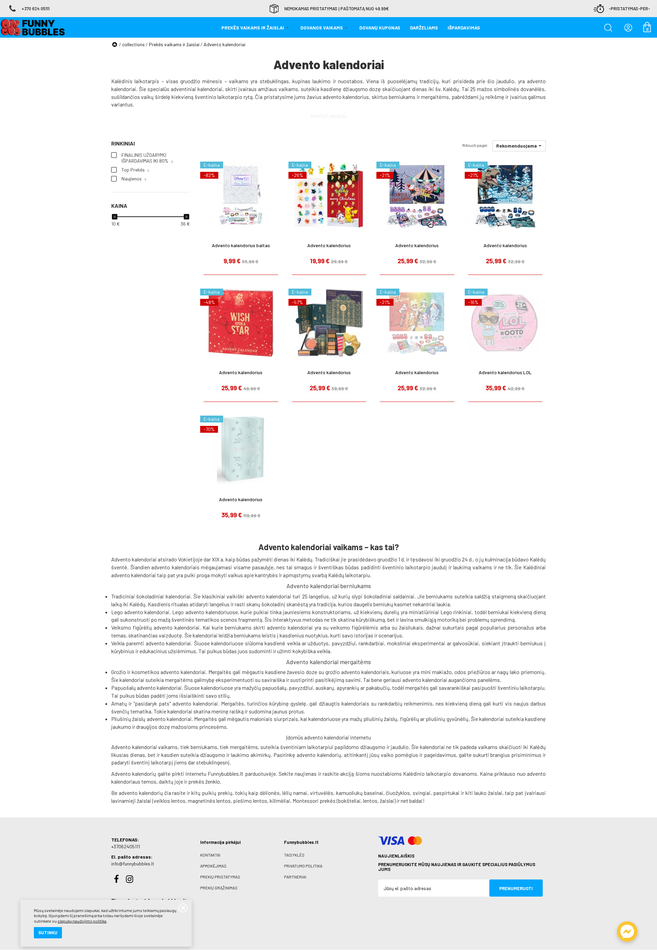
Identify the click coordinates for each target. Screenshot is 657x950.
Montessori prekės (314, 800)
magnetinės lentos (209, 800)
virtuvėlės (321, 792)
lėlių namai (294, 792)
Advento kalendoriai (224, 44)
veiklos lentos (169, 800)
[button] (519, 145)
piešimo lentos (250, 800)
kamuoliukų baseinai (359, 792)
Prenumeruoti (516, 888)
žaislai (387, 800)
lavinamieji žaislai (131, 800)
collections (133, 44)
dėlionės (270, 792)
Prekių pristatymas (220, 876)
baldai (416, 800)
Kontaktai (210, 854)
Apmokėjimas (213, 865)
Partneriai (295, 876)
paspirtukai (446, 792)
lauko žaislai (488, 792)
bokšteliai (349, 800)
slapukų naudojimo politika (81, 921)
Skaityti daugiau (328, 115)
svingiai (421, 792)
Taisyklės (294, 854)
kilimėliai (280, 800)
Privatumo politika (303, 865)
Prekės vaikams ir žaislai (174, 44)
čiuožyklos (398, 792)
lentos (370, 800)
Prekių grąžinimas (218, 887)
